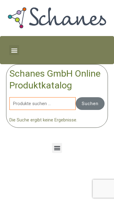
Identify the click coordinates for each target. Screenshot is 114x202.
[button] (14, 50)
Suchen (90, 103)
